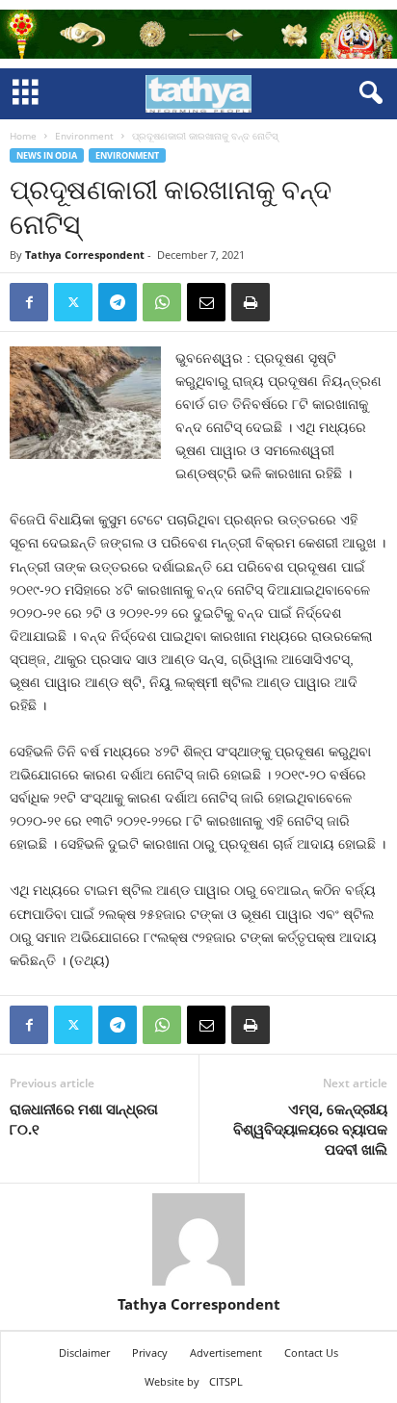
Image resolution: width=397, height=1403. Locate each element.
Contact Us (311, 1352)
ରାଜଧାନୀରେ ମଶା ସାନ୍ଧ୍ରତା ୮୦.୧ (84, 1118)
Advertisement (226, 1352)
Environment (84, 135)
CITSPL (226, 1381)
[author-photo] (198, 1239)
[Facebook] (29, 302)
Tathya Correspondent (85, 254)
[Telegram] (117, 302)
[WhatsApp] (162, 302)
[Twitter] (73, 302)
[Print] (250, 302)
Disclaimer (84, 1352)
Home (23, 135)
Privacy (150, 1352)
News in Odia (46, 155)
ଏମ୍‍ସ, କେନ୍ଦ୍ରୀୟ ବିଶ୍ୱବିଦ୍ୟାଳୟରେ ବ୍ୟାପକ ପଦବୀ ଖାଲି (310, 1129)
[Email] (206, 302)
